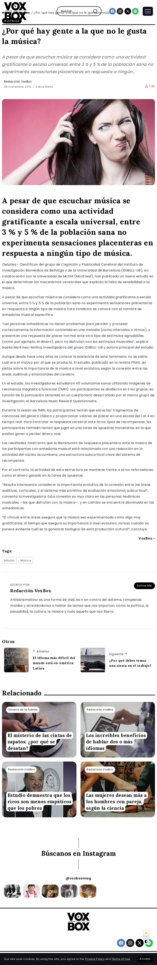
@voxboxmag (78, 878)
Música (25, 560)
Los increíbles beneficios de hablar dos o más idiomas (116, 741)
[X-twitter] (127, 11)
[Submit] (97, 11)
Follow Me (144, 585)
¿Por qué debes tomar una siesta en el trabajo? (130, 663)
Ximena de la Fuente (22, 709)
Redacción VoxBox (18, 81)
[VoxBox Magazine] (15, 11)
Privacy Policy (94, 959)
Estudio (9, 560)
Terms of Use (121, 959)
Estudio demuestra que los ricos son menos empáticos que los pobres (40, 801)
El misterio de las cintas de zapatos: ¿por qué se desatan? (40, 741)
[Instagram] (120, 11)
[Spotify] (135, 11)
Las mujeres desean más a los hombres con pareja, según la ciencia (116, 801)
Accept (145, 959)
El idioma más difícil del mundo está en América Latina (54, 663)
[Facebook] (112, 11)
